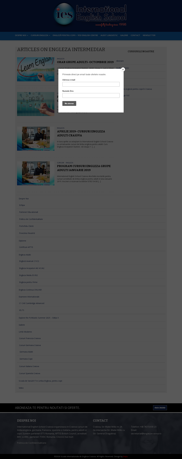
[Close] (123, 69)
